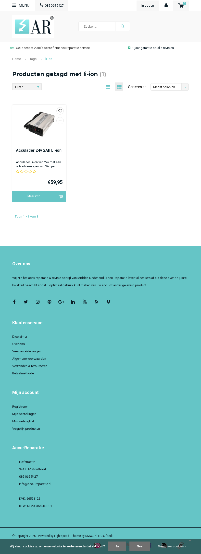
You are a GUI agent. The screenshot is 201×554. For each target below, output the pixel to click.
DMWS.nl (91, 536)
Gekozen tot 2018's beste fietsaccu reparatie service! (53, 48)
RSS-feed (106, 536)
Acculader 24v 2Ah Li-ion (39, 150)
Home (16, 59)
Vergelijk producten (26, 428)
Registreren (20, 406)
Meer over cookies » (172, 546)
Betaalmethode (23, 373)
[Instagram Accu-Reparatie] (37, 301)
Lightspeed (61, 536)
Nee (139, 546)
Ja (117, 546)
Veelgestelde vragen (26, 351)
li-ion (48, 59)
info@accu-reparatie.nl (35, 484)
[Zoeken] (122, 26)
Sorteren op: (137, 87)
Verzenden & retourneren (29, 366)
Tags (33, 59)
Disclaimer (19, 336)
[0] (181, 5)
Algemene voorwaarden (29, 358)
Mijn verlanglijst (23, 421)
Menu (23, 5)
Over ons (18, 344)
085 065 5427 (54, 5)
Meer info (33, 196)
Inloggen (147, 5)
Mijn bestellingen (24, 414)
